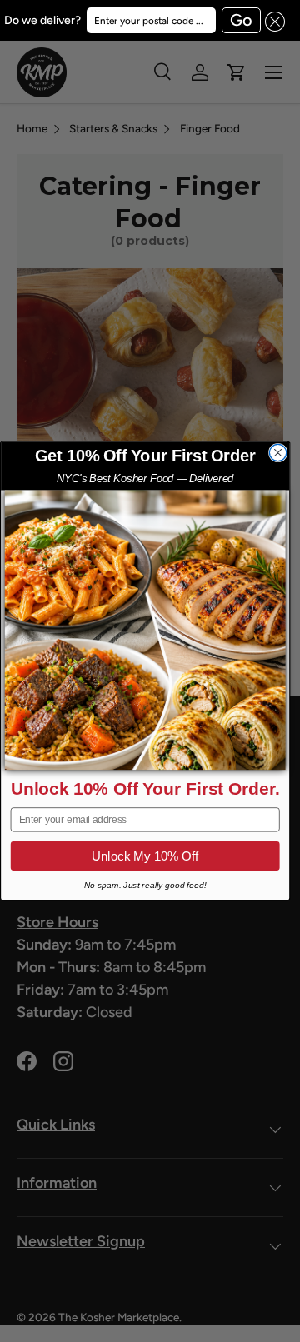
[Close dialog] (277, 453)
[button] (273, 20)
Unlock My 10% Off (145, 856)
